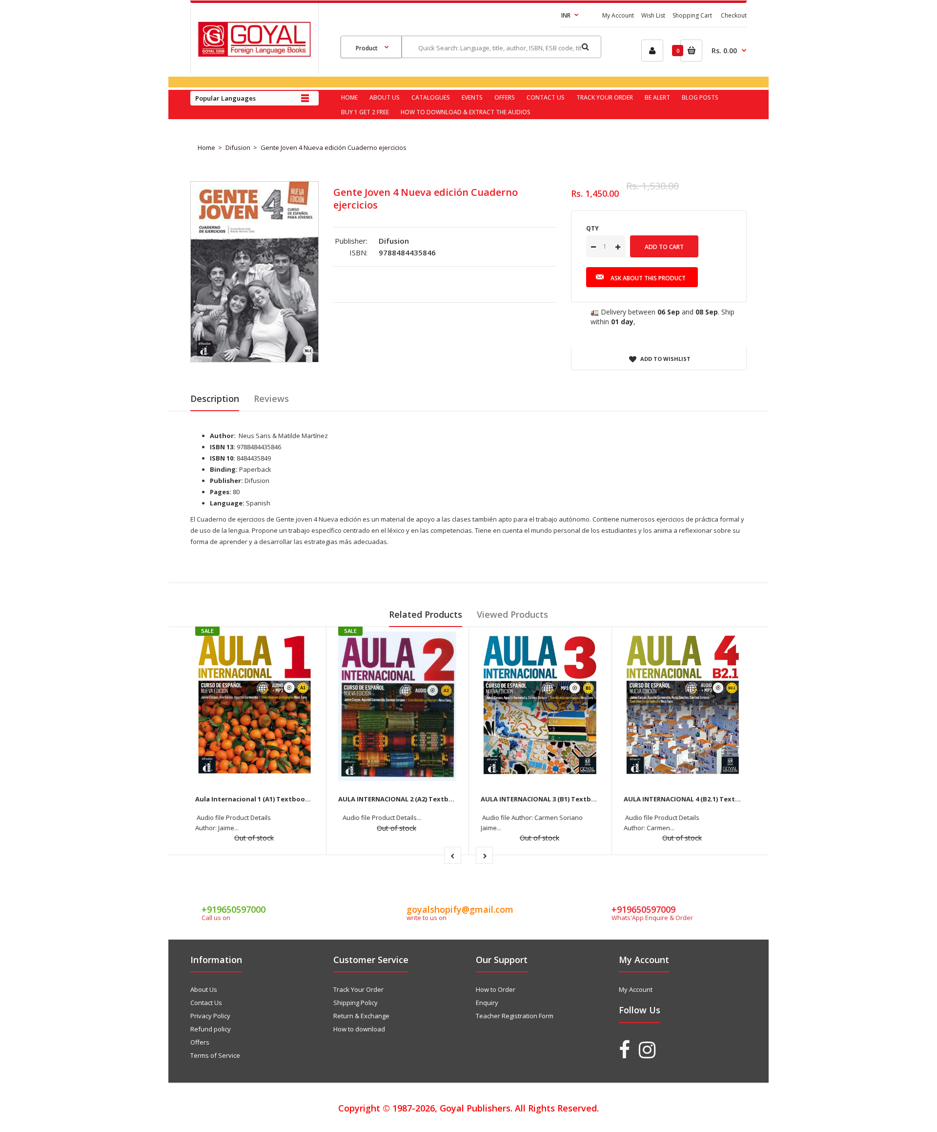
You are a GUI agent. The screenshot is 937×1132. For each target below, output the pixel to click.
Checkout (734, 15)
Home (206, 147)
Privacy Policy (210, 1015)
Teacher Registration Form (514, 1015)
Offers (199, 1042)
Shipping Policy (355, 1002)
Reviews (271, 398)
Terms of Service (215, 1055)
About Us (203, 989)
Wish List (653, 15)
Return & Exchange (361, 1015)
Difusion (237, 147)
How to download (359, 1029)
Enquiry (487, 1002)
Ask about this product (648, 278)
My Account (618, 15)
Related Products (425, 614)
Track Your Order (358, 989)
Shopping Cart (692, 15)
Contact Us (206, 1002)
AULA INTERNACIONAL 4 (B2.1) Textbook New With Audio (715, 799)
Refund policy (210, 1029)
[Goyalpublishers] (254, 54)
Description (214, 398)
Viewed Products (512, 614)
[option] (254, 271)
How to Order (495, 989)
